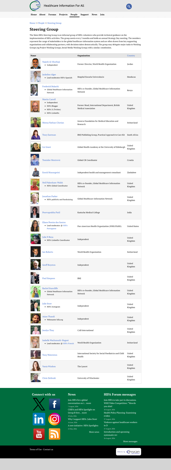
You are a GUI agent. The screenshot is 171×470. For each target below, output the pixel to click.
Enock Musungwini (51, 172)
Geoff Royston (48, 264)
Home (34, 14)
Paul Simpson (48, 278)
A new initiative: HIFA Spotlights (83, 425)
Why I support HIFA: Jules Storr (82, 419)
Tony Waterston (49, 354)
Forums (53, 14)
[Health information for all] (64, 6)
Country (131, 55)
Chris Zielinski (49, 378)
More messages (130, 441)
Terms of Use (36, 449)
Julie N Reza (47, 237)
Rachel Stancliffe (50, 288)
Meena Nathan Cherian (53, 122)
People (74, 14)
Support (85, 14)
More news (94, 431)
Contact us (48, 449)
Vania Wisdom (49, 366)
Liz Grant (46, 147)
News (95, 14)
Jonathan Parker (49, 196)
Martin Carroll (49, 99)
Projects (63, 14)
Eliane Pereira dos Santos (54, 222)
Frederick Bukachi (50, 86)
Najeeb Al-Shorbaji (51, 61)
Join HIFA (108, 400)
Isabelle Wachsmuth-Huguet (55, 340)
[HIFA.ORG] (35, 10)
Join (102, 14)
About (42, 14)
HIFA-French (68, 343)
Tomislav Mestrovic (51, 160)
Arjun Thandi (48, 316)
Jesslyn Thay (48, 330)
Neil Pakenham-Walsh (52, 182)
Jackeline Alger (49, 74)
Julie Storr (47, 303)
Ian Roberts (47, 252)
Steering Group (54, 23)
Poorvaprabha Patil (51, 212)
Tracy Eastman (49, 134)
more (88, 403)
